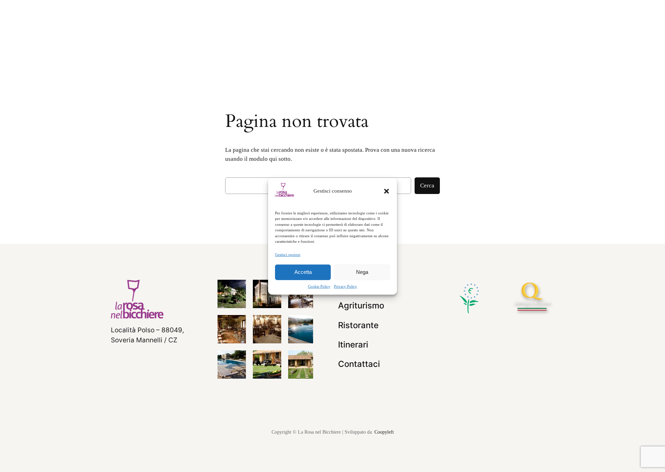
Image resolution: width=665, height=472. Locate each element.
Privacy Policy (345, 286)
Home (204, 62)
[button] (386, 190)
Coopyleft (384, 432)
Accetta (303, 272)
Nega (362, 272)
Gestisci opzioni (287, 254)
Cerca (427, 185)
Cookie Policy (319, 286)
